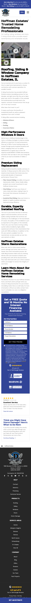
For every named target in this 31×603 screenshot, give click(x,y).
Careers (15, 570)
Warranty (15, 487)
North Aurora (15, 538)
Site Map (19, 596)
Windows (15, 509)
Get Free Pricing (15, 342)
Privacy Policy (13, 362)
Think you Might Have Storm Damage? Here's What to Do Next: (15, 422)
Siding (15, 506)
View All (15, 548)
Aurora (15, 525)
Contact (15, 484)
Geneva (15, 534)
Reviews (15, 566)
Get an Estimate (15, 600)
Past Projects (15, 576)
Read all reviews (8, 411)
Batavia (15, 531)
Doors (15, 513)
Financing (15, 491)
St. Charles (15, 544)
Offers (15, 563)
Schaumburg (15, 541)
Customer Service (15, 494)
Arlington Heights (15, 528)
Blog (15, 560)
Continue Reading (8, 438)
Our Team (15, 573)
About (15, 556)
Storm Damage (15, 516)
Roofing (15, 503)
